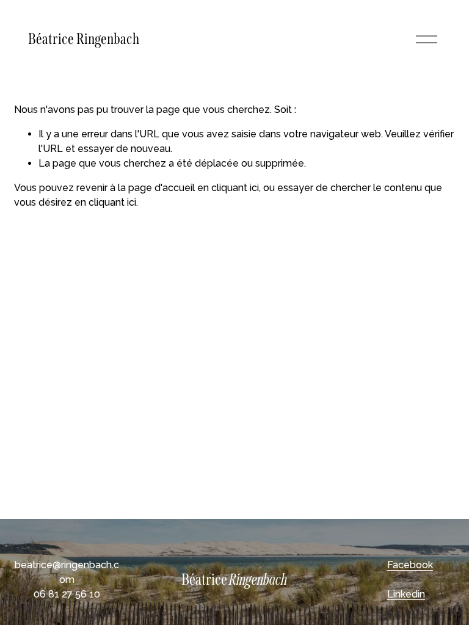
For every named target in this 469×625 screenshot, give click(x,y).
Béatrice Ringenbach (83, 39)
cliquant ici (235, 187)
